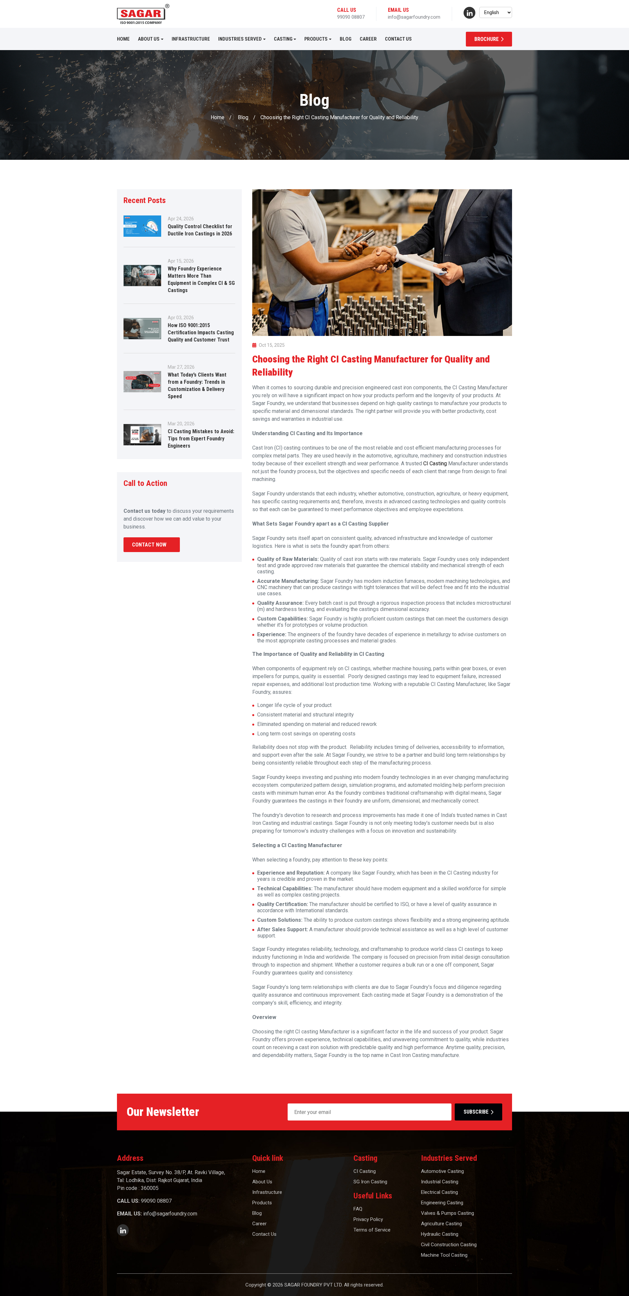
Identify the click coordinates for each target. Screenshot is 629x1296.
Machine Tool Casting (444, 1255)
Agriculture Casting (441, 1224)
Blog (346, 39)
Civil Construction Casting (449, 1245)
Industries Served (240, 39)
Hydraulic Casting (439, 1234)
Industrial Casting (439, 1182)
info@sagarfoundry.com (414, 17)
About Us (149, 39)
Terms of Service (372, 1230)
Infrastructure (191, 39)
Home (123, 39)
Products (316, 39)
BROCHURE (486, 39)
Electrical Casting (439, 1192)
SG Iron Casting (370, 1182)
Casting (283, 39)
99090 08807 (351, 17)
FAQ (357, 1209)
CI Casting (435, 463)
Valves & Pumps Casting (447, 1213)
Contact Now (149, 545)
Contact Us (398, 39)
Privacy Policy (368, 1219)
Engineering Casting (442, 1203)
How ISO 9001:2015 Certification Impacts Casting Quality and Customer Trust (201, 332)
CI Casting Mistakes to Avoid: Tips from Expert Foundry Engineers (201, 438)
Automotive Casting (442, 1171)
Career (368, 39)
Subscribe (476, 1112)
